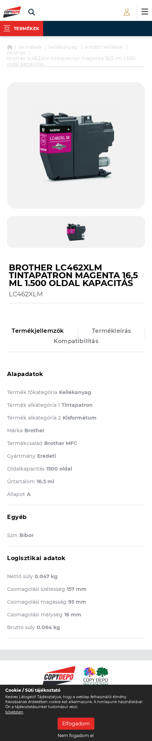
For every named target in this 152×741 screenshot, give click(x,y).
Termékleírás (111, 330)
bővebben (14, 712)
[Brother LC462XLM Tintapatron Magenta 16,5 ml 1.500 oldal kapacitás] (76, 145)
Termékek (30, 47)
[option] (76, 145)
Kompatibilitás (76, 341)
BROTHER (16, 53)
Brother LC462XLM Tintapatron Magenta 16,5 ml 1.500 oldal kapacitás (71, 61)
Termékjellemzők (38, 330)
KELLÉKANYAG (63, 47)
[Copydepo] (12, 12)
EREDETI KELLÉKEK (103, 47)
